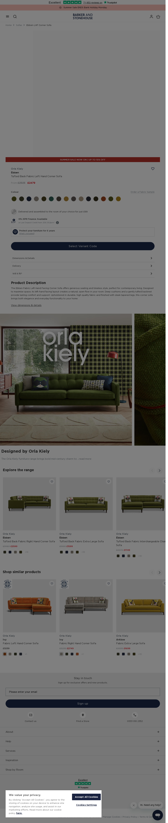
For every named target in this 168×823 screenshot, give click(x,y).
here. (19, 813)
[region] (54, 803)
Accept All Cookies (86, 797)
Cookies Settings (86, 805)
